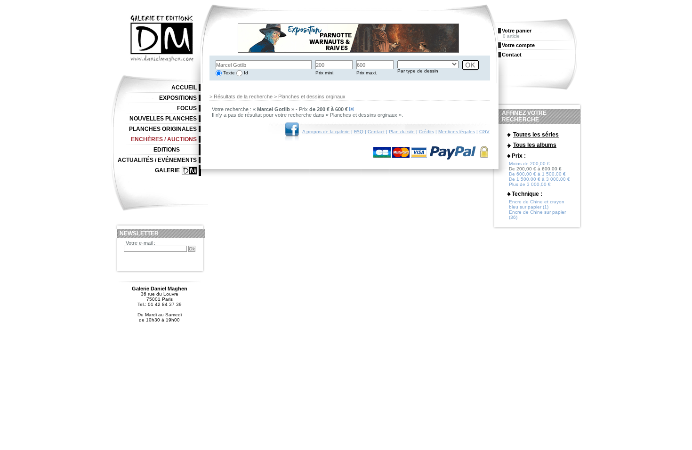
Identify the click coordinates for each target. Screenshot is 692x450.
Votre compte (518, 45)
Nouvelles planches (163, 118)
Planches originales (163, 129)
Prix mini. (325, 72)
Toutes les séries (536, 134)
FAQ (358, 131)
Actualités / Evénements (157, 160)
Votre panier (516, 30)
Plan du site (402, 131)
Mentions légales (456, 131)
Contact (376, 131)
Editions (166, 149)
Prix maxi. (366, 72)
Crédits (426, 131)
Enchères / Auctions (164, 139)
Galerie (167, 170)
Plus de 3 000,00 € (530, 184)
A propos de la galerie (326, 131)
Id (245, 72)
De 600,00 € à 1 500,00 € (537, 174)
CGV (484, 131)
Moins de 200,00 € (529, 163)
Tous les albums (534, 145)
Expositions (178, 98)
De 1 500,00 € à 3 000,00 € (539, 179)
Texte (228, 72)
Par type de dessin (417, 70)
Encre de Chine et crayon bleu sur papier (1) (536, 204)
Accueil (184, 87)
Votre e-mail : (140, 243)
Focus (187, 108)
